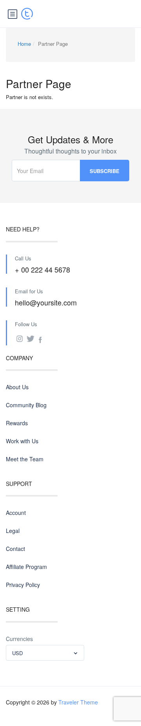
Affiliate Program (26, 567)
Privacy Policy (23, 585)
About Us (17, 387)
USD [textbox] (17, 653)
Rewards (17, 423)
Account (16, 513)
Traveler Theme (78, 702)
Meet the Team (24, 459)
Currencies (19, 639)
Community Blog (26, 405)
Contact (15, 549)
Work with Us (22, 441)
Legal (13, 531)
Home (24, 43)
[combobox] (45, 653)
